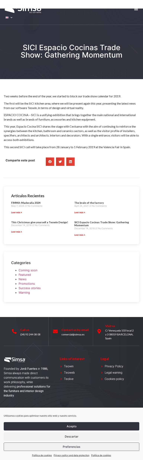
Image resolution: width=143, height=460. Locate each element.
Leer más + (16, 212)
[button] (136, 9)
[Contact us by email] (55, 331)
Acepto (72, 426)
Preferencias (71, 446)
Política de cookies (42, 455)
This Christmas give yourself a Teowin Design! (39, 222)
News (22, 279)
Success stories (30, 288)
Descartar (71, 436)
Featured (25, 275)
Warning (24, 292)
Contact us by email (75, 329)
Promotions (27, 283)
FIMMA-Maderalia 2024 (25, 202)
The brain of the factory (89, 202)
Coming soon (28, 270)
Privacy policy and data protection (71, 455)
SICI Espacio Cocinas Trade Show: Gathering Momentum (101, 224)
